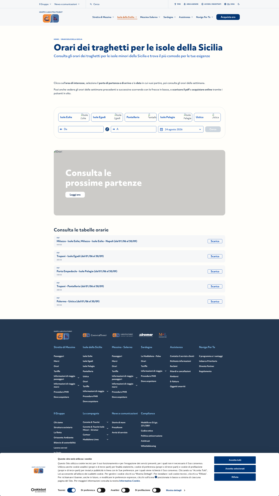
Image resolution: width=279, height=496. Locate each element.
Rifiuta (235, 477)
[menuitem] (45, 4)
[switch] (101, 490)
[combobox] (81, 129)
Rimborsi (174, 376)
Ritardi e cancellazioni (180, 371)
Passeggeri (59, 356)
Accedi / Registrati (212, 4)
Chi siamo (58, 422)
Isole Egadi (88, 361)
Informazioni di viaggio (93, 391)
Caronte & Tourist (91, 422)
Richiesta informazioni (180, 361)
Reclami (173, 366)
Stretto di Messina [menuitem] (101, 17)
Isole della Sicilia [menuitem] (125, 17)
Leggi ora (75, 194)
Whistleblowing (148, 446)
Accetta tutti (235, 460)
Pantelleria (88, 371)
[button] (103, 17)
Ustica (86, 376)
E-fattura (174, 381)
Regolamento (205, 371)
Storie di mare (118, 422)
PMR (179, 4)
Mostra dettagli (174, 490)
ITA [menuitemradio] (228, 4)
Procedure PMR (61, 392)
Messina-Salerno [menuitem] (149, 17)
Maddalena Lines (91, 439)
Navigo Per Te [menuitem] (203, 17)
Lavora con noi (60, 447)
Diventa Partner (206, 366)
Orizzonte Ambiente (63, 437)
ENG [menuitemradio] (233, 4)
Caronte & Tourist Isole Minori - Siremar (93, 428)
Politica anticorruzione (151, 436)
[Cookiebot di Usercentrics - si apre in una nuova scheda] (38, 490)
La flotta (58, 432)
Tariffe (57, 371)
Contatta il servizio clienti (182, 356)
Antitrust (145, 441)
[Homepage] (50, 17)
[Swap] (107, 129)
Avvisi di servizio (119, 432)
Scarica (215, 241)
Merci (56, 361)
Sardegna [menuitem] (168, 17)
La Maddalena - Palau (151, 356)
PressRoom (117, 427)
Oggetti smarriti (177, 386)
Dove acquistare (61, 397)
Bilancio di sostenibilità (65, 442)
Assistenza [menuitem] (184, 17)
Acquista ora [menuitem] (228, 17)
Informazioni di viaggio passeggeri (64, 377)
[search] (91, 4)
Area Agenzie (192, 4)
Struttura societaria (63, 427)
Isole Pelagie (89, 366)
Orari (56, 366)
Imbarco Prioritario (208, 361)
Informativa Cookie (129, 481)
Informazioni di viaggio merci (64, 385)
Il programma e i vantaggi (211, 356)
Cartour (86, 434)
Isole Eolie (87, 356)
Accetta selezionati (235, 468)
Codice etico (147, 430)
